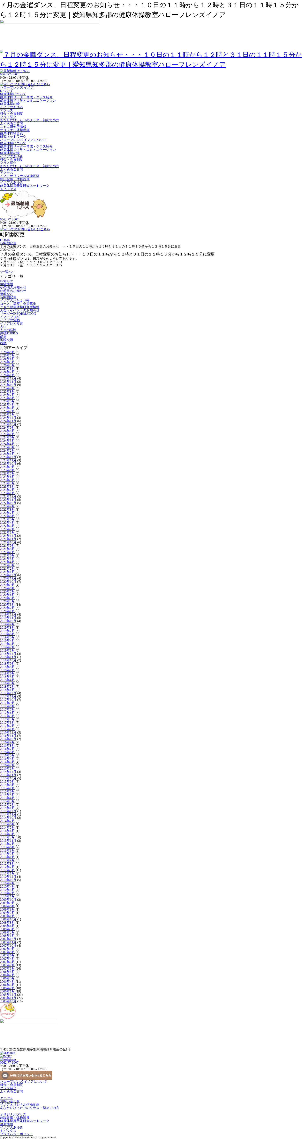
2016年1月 (7, 768)
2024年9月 (7, 427)
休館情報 (6, 284)
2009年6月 (7, 906)
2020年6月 (7, 594)
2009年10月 (8, 899)
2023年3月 (7, 486)
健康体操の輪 (10, 104)
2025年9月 (7, 388)
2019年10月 (8, 621)
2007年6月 (7, 955)
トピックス (8, 189)
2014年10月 (8, 817)
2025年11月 (8, 381)
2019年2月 (7, 647)
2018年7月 (7, 670)
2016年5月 (7, 755)
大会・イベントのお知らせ (19, 310)
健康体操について (13, 94)
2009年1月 (7, 916)
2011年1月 (7, 873)
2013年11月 (8, 840)
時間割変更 (8, 297)
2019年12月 (8, 614)
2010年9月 (7, 883)
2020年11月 (8, 578)
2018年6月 (7, 673)
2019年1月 (7, 650)
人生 (3, 326)
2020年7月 (7, 591)
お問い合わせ (10, 1101)
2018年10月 (8, 660)
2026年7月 (7, 355)
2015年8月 (7, 785)
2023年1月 (7, 493)
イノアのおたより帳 (15, 300)
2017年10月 (8, 699)
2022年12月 (8, 496)
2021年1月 (7, 571)
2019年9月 (7, 624)
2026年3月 (7, 368)
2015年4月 (7, 798)
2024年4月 (7, 444)
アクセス (6, 110)
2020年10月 (8, 581)
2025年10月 (8, 385)
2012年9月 (7, 860)
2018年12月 (8, 653)
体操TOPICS (9, 333)
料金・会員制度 (11, 113)
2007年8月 (7, 952)
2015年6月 (7, 791)
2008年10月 (8, 919)
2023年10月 (8, 463)
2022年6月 (7, 516)
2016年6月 (7, 752)
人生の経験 (8, 330)
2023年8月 (7, 470)
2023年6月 (7, 476)
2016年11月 (8, 735)
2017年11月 (8, 696)
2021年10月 (8, 542)
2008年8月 (7, 922)
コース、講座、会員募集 (18, 303)
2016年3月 (7, 762)
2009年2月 (7, 912)
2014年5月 (7, 827)
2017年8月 (7, 706)
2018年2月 (7, 686)
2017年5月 (7, 716)
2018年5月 (7, 676)
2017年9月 (7, 703)
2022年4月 (7, 522)
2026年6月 (7, 358)
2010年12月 (8, 876)
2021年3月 (7, 565)
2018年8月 (7, 667)
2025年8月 (7, 391)
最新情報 (6, 1124)
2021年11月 (8, 539)
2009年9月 (7, 903)
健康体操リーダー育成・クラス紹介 (26, 97)
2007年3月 (7, 962)
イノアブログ (10, 317)
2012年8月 (7, 863)
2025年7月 (7, 394)
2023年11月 (8, 460)
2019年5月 (7, 637)
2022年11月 (8, 499)
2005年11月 (8, 998)
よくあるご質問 (11, 123)
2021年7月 (7, 552)
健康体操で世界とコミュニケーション (28, 100)
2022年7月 (7, 512)
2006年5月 (7, 978)
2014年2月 (7, 837)
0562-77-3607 (9, 74)
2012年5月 (7, 870)
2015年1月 (7, 808)
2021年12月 (8, 535)
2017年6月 (7, 712)
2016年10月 (8, 739)
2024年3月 (7, 447)
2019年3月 (7, 644)
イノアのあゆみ (11, 107)
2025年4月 (7, 404)
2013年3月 (7, 850)
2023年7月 (7, 473)
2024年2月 (7, 450)
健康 (3, 336)
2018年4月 (7, 680)
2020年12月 (8, 575)
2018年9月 (7, 663)
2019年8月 (7, 627)
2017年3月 (7, 722)
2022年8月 (7, 509)
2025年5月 (7, 401)
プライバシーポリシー (16, 1134)
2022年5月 (7, 519)
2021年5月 (7, 558)
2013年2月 (7, 853)
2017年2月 (7, 726)
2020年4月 (7, 601)
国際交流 (6, 340)
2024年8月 (7, 431)
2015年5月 (7, 794)
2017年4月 (7, 719)
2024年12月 (8, 417)
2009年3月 (7, 909)
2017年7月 (7, 709)
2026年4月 (7, 365)
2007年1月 (7, 968)
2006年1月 (7, 991)
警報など (6, 294)
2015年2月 (7, 804)
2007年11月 (8, 942)
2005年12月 (8, 994)
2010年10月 (8, 880)
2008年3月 (7, 929)
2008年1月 (7, 935)
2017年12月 (8, 693)
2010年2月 (7, 893)
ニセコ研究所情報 (13, 126)
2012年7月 (7, 867)
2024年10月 (8, 424)
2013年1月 (7, 857)
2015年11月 (8, 775)
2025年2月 (7, 411)
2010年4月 (7, 886)
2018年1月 (7, 690)
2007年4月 (7, 958)
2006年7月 (7, 975)
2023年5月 (7, 480)
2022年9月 (7, 506)
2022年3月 (7, 526)
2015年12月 (8, 771)
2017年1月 (7, 729)
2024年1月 (7, 453)
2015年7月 (7, 788)
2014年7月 (7, 821)
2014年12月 (8, 811)
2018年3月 (7, 683)
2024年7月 (7, 434)
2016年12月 (8, 732)
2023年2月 (7, 490)
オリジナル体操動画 (15, 130)
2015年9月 (7, 781)
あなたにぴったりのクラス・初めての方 (29, 120)
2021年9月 (7, 545)
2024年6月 (7, 437)
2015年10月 (8, 778)
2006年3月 (7, 985)
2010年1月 (7, 896)
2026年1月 (7, 375)
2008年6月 (7, 926)
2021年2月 (7, 568)
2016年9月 (7, 742)
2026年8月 (7, 352)
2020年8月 (7, 588)
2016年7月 (7, 749)
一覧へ (7, 272)
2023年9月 (7, 467)
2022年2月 (7, 529)
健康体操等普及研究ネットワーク (13, 135)
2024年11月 (8, 421)
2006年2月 (7, 988)
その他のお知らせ (13, 287)
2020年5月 (7, 598)
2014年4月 (7, 830)
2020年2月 (7, 608)
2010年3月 (7, 889)
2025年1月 (7, 414)
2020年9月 (7, 585)
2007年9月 (7, 948)
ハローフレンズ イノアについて (17, 89)
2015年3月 (7, 801)
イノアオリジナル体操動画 (19, 176)
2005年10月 (8, 1001)
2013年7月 (7, 844)
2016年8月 (7, 745)
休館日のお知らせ (13, 290)
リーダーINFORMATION (18, 313)
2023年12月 (8, 457)
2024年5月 (7, 440)
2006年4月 (7, 981)
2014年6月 (7, 824)
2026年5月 (7, 362)
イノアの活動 (10, 320)
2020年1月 (7, 611)
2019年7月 (7, 631)
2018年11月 (8, 657)
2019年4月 (7, 640)
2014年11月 (8, 814)
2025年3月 (7, 408)
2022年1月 (7, 532)
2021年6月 (7, 555)
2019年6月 (7, 634)
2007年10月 (8, 945)
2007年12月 (8, 939)
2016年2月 (7, 765)
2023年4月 (7, 483)
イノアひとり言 (11, 323)
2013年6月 (7, 847)
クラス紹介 (8, 117)
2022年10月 (8, 503)
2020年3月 (7, 604)
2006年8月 (7, 971)
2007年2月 (7, 965)
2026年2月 (7, 372)
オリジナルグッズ (13, 1114)
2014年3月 (7, 834)
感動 (3, 343)
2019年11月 (8, 617)
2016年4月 (7, 758)
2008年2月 (7, 932)
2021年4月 (7, 562)
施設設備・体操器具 (15, 179)
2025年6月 (7, 398)
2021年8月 (7, 549)
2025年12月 (8, 378)
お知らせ (6, 281)
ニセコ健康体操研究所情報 (19, 307)
